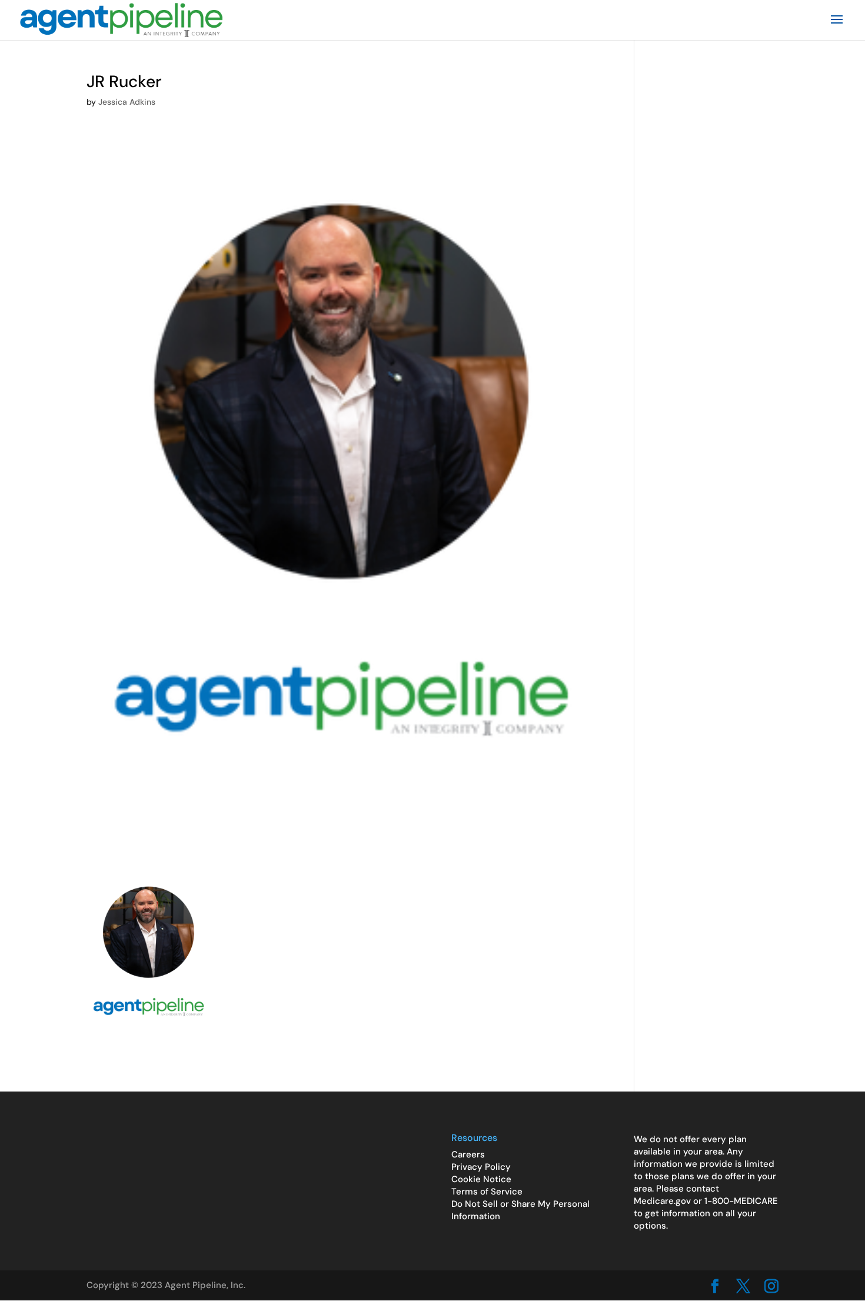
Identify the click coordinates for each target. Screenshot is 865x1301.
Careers (468, 1154)
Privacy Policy (481, 1167)
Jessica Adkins (126, 102)
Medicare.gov (662, 1201)
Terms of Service (487, 1191)
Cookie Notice (481, 1179)
